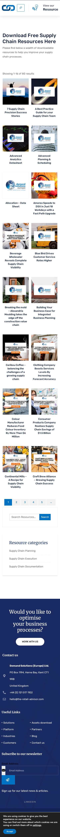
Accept (9, 831)
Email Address (10, 763)
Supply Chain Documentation (26, 566)
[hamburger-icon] (20, 8)
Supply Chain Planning (22, 550)
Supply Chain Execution (23, 558)
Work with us (30, 641)
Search (45, 517)
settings (37, 825)
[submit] (8, 780)
